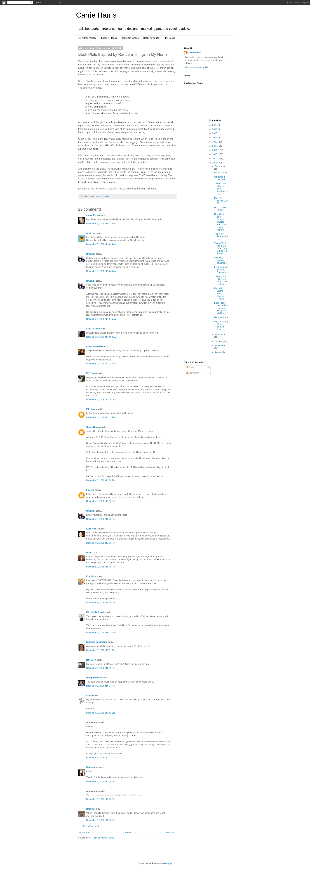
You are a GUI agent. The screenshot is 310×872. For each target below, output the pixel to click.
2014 (215, 137)
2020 (215, 125)
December (220, 166)
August (218, 352)
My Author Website (87, 38)
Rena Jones (92, 767)
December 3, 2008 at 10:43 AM (101, 271)
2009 (215, 158)
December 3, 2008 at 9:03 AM (100, 223)
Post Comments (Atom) (102, 838)
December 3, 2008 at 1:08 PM (100, 480)
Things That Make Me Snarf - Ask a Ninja (220, 280)
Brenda (90, 809)
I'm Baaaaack (220, 172)
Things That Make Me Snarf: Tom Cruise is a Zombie (220, 248)
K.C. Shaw (91, 373)
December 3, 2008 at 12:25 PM (101, 417)
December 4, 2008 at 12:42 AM (101, 781)
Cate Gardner (93, 328)
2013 (215, 142)
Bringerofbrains (94, 677)
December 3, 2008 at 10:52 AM (101, 337)
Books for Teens (109, 38)
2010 (215, 154)
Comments (193, 373)
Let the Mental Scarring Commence (221, 270)
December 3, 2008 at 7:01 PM (100, 650)
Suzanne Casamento (96, 642)
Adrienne (91, 233)
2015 (215, 133)
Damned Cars (221, 317)
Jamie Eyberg (93, 215)
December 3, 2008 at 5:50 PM (100, 602)
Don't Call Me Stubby (220, 208)
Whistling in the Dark (220, 178)
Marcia (89, 552)
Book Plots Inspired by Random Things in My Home (221, 308)
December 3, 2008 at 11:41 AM (101, 399)
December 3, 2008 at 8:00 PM (100, 668)
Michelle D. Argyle (95, 612)
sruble (89, 695)
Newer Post (84, 832)
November (220, 334)
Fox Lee (90, 490)
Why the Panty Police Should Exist (221, 325)
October (219, 341)
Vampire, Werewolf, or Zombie (220, 260)
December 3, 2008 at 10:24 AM (101, 244)
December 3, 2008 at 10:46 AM (101, 319)
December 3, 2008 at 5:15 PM (100, 567)
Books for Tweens (130, 38)
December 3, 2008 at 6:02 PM (100, 632)
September (220, 345)
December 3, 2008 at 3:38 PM (100, 543)
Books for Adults (151, 38)
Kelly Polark (92, 529)
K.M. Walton (92, 576)
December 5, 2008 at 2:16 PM (100, 820)
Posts (191, 367)
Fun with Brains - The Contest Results (219, 293)
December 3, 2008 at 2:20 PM (100, 519)
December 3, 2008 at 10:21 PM (101, 713)
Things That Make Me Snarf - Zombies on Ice (221, 188)
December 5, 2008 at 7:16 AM (100, 799)
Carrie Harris (96, 15)
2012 (215, 146)
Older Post (170, 832)
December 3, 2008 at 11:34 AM (101, 363)
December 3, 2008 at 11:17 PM (101, 757)
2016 (215, 129)
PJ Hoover (91, 409)
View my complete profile (196, 67)
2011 (215, 150)
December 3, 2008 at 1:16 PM (100, 501)
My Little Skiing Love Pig (221, 201)
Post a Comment (91, 826)
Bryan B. (90, 254)
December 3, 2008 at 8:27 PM (100, 686)
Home (128, 832)
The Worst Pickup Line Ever (221, 236)
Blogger (168, 863)
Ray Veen (91, 660)
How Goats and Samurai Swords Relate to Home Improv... (220, 222)
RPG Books (169, 38)
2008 (215, 162)
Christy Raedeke (95, 346)
